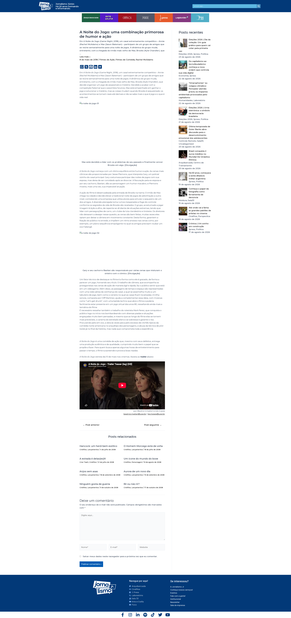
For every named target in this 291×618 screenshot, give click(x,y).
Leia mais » (85, 57)
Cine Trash (84, 462)
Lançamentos (93, 450)
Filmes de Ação (107, 60)
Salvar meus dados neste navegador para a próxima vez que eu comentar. (120, 556)
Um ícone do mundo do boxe (141, 458)
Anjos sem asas (89, 471)
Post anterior (91, 425)
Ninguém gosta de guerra (95, 484)
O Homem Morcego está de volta (143, 446)
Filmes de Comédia (125, 60)
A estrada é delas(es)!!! (93, 458)
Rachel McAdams (144, 60)
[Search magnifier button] (259, 6)
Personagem (137, 462)
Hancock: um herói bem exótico (98, 446)
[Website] (151, 548)
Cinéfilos (83, 450)
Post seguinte (153, 425)
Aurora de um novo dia (137, 471)
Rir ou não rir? (132, 484)
